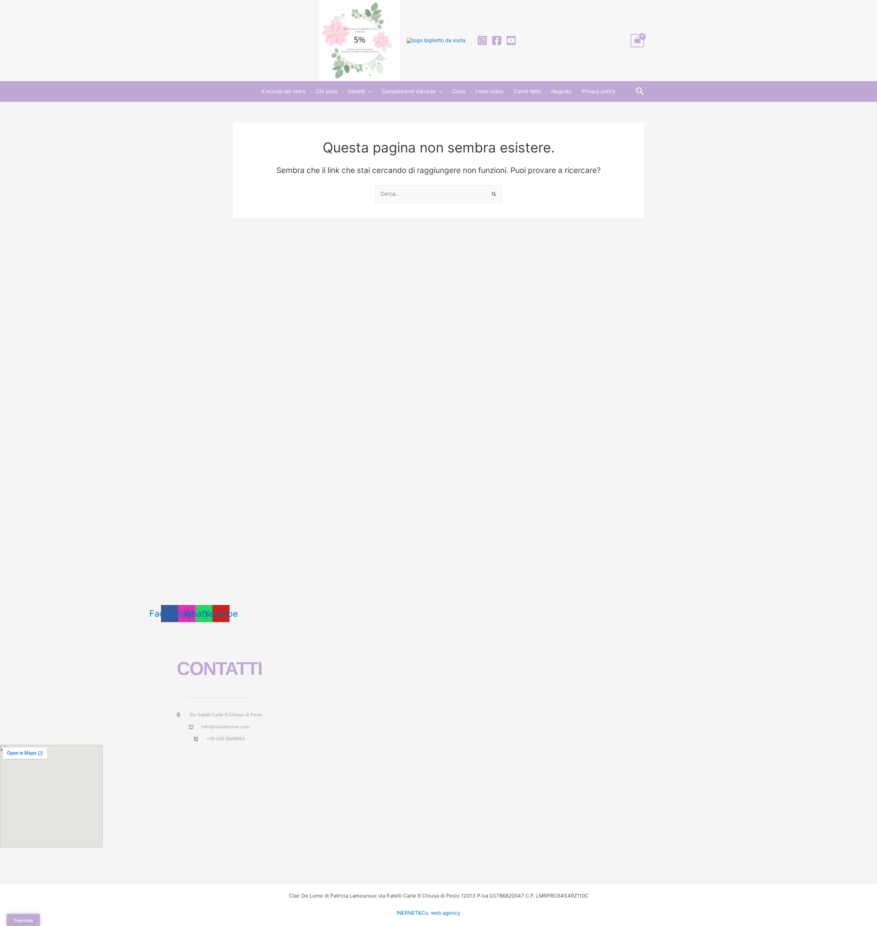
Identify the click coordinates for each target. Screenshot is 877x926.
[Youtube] (511, 40)
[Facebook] (497, 40)
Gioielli (356, 91)
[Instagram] (482, 40)
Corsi (458, 91)
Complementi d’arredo (408, 91)
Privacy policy (598, 91)
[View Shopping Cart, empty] (637, 40)
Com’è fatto (527, 91)
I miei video (489, 91)
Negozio (561, 91)
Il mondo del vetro (284, 91)
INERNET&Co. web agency (428, 913)
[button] (368, 91)
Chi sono (326, 91)
